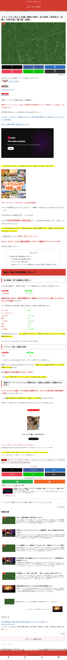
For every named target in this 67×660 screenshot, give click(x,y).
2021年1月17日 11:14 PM (7, 624)
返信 (63, 633)
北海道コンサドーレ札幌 (54, 459)
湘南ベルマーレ (6, 462)
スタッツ (23, 459)
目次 (31, 253)
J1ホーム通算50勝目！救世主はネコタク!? (15, 124)
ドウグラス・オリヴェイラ (41, 459)
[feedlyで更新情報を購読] (17, 481)
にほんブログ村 (13, 81)
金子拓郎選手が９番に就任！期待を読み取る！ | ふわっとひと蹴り (23, 622)
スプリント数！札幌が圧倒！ (20, 261)
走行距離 (14, 462)
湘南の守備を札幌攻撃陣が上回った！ (21, 256)
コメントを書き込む (33, 639)
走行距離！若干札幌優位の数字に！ (22, 259)
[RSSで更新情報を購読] (49, 481)
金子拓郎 (21, 462)
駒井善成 (27, 462)
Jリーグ (5, 459)
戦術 (64, 459)
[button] (55, 71)
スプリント (29, 459)
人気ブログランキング (7, 89)
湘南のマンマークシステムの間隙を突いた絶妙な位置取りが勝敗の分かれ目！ (35, 264)
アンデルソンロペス (14, 459)
